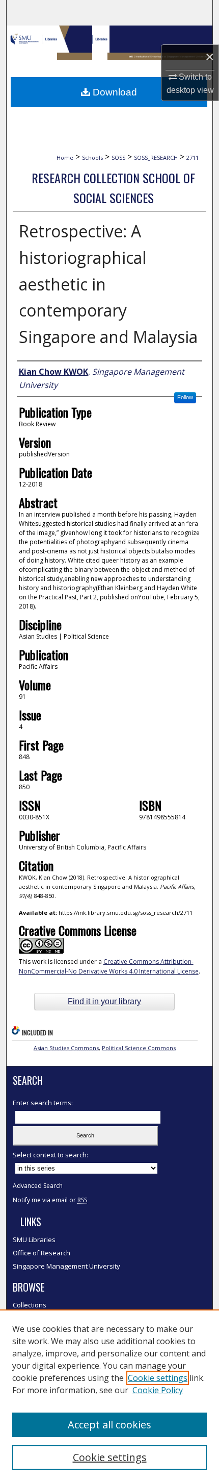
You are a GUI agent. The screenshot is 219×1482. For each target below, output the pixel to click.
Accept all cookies (109, 1424)
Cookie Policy (157, 1390)
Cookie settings (157, 1377)
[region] (109, 1395)
